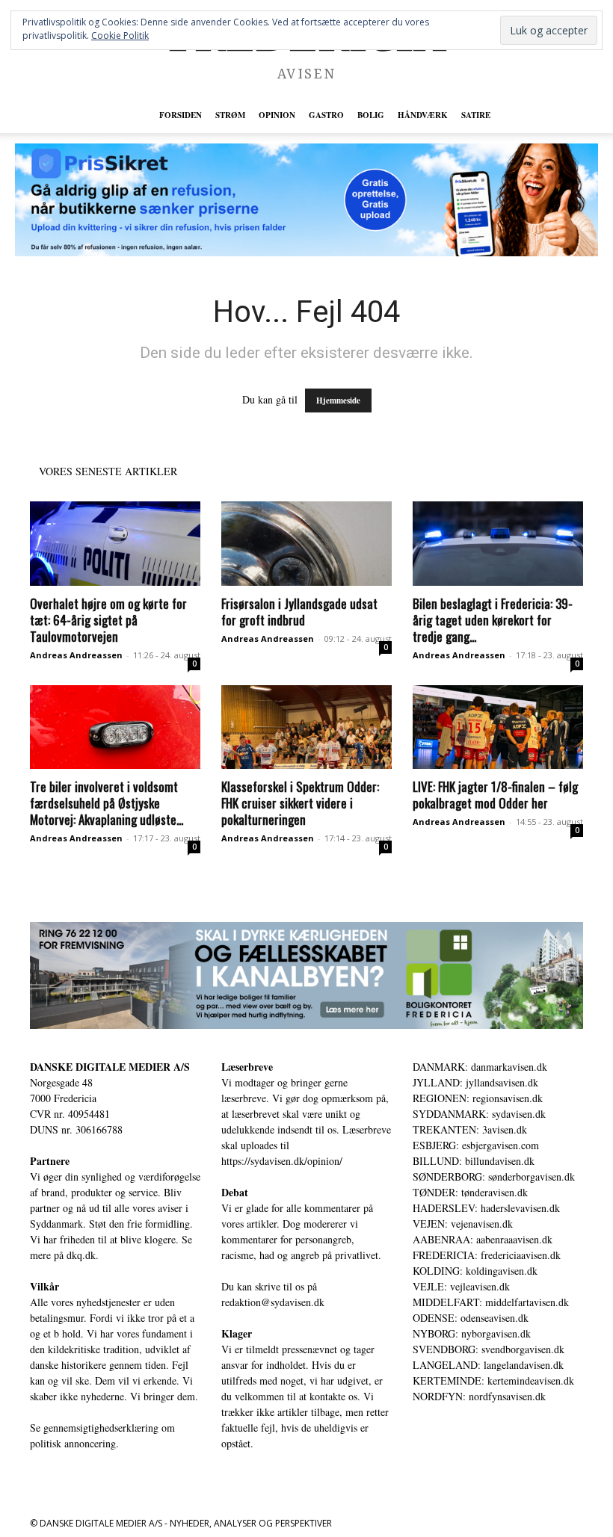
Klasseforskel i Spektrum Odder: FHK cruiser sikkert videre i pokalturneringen (300, 803)
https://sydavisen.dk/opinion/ (281, 1161)
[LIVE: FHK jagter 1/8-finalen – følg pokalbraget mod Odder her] (498, 727)
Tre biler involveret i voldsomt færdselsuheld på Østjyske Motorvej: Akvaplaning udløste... (106, 803)
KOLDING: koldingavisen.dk (475, 1271)
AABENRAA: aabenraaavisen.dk (482, 1239)
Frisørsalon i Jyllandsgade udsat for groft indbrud (299, 611)
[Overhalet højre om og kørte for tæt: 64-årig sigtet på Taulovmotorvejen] (115, 543)
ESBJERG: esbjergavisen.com (476, 1145)
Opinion (277, 115)
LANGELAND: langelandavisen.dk (488, 1365)
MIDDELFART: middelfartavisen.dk (491, 1302)
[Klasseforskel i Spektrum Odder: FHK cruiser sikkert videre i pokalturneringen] (306, 727)
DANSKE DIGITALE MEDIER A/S (110, 1066)
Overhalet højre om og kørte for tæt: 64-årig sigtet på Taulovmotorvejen (108, 620)
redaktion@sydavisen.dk (272, 1302)
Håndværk (423, 115)
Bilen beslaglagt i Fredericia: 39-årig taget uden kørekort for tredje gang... (493, 620)
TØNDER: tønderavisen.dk (470, 1192)
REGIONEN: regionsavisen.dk (478, 1098)
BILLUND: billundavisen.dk (474, 1161)
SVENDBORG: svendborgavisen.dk (488, 1349)
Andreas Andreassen (76, 655)
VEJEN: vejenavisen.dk (463, 1223)
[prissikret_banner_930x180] (306, 199)
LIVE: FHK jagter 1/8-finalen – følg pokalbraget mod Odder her (495, 794)
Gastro (326, 115)
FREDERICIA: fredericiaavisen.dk (487, 1255)
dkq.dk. (83, 1255)
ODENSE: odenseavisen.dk (471, 1318)
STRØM (230, 115)
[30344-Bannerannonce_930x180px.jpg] (306, 975)
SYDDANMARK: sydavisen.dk (479, 1114)
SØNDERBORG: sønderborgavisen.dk (494, 1176)
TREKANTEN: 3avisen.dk (470, 1129)
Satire (475, 115)
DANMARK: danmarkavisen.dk (480, 1067)
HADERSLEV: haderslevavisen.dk (486, 1208)
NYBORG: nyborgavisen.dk (472, 1333)
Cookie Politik (120, 35)
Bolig (370, 115)
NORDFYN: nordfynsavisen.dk (479, 1396)
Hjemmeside (338, 400)
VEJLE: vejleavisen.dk (461, 1286)
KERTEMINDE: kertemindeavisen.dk (493, 1380)
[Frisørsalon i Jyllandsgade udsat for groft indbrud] (306, 543)
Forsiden (180, 115)
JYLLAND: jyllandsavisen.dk (475, 1082)
